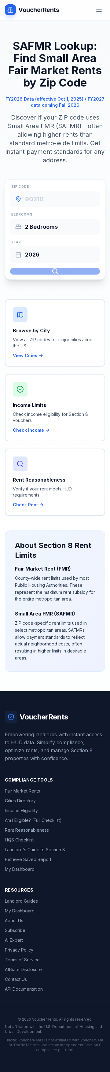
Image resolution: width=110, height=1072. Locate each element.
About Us (14, 920)
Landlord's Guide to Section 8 (35, 849)
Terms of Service (22, 959)
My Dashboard (20, 869)
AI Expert (14, 940)
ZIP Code (20, 186)
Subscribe (15, 930)
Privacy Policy (19, 949)
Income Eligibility (21, 810)
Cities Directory (20, 800)
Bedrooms (21, 214)
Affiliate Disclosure (23, 969)
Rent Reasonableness (27, 830)
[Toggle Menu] (99, 10)
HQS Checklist (19, 839)
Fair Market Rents (22, 790)
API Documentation (24, 989)
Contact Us (16, 979)
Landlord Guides (21, 901)
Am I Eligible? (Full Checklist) (33, 820)
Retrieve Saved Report (28, 859)
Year (16, 242)
